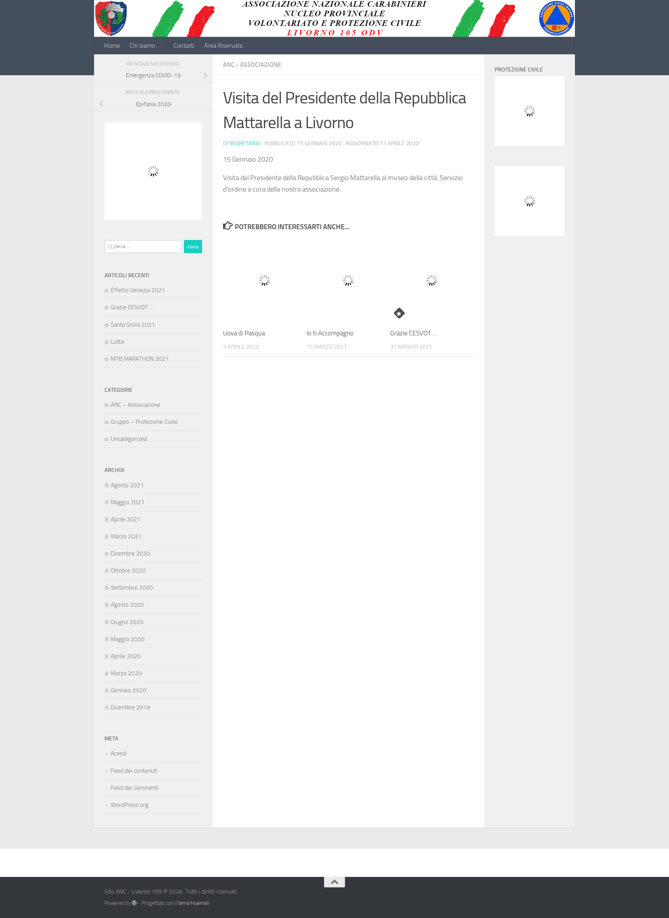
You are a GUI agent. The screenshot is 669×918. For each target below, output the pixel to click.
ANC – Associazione (135, 404)
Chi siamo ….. (147, 45)
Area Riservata (223, 45)
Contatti (184, 45)
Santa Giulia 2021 (133, 324)
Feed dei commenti (135, 787)
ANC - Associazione (252, 65)
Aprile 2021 (126, 519)
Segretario (245, 143)
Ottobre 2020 (128, 570)
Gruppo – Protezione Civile (144, 421)
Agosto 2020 (127, 604)
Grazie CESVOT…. (414, 333)
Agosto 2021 (127, 485)
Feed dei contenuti (134, 770)
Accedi (119, 753)
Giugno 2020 (127, 622)
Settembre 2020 (132, 587)
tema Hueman (193, 903)
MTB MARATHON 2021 (140, 358)
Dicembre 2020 (130, 553)
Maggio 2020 (128, 639)
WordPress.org (129, 804)
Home (112, 45)
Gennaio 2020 (128, 690)
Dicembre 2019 (130, 707)
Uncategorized (129, 438)
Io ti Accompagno (330, 333)
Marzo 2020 (126, 673)
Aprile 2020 (126, 656)
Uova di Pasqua (244, 333)
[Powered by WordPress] (134, 903)
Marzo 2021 (126, 536)
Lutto (117, 341)
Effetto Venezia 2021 (138, 290)
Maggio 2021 (128, 502)
